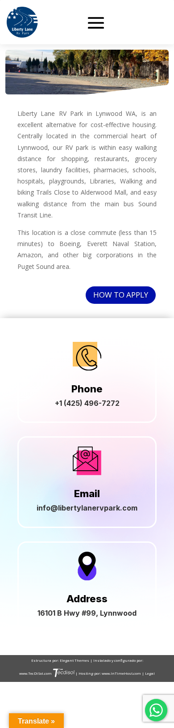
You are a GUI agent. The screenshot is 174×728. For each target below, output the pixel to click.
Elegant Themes (75, 660)
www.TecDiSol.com (36, 673)
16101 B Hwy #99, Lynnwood (87, 613)
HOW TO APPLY (120, 294)
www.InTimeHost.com (121, 673)
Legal (150, 673)
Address (87, 599)
